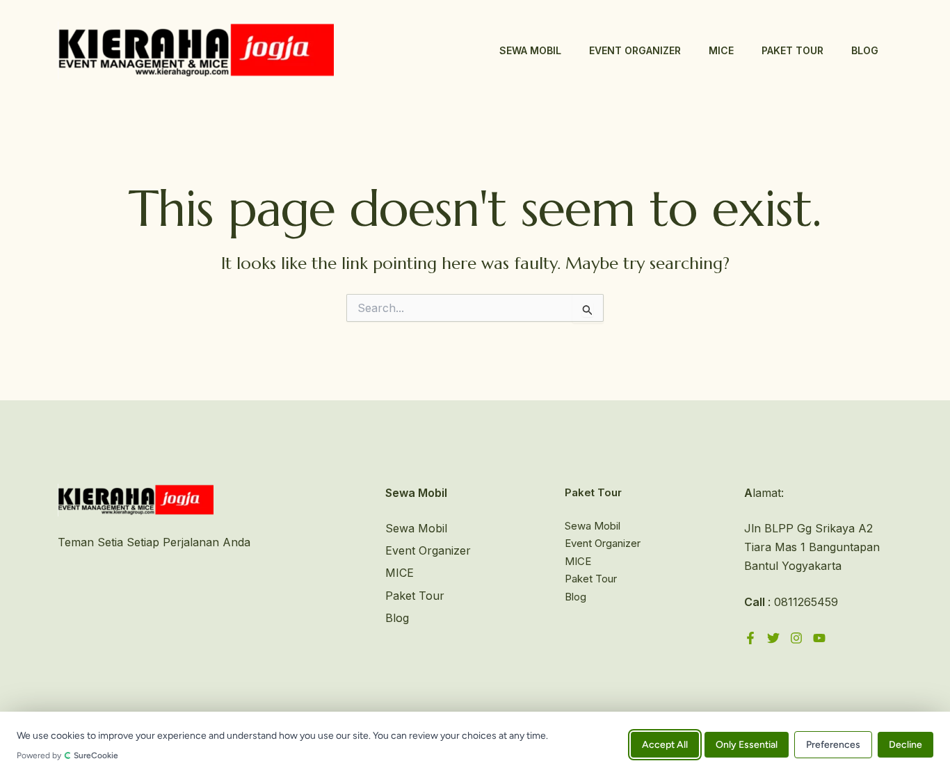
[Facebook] (750, 638)
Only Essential (747, 744)
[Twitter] (773, 638)
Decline (905, 744)
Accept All (665, 744)
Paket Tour (792, 50)
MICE (721, 50)
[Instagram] (796, 638)
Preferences (833, 744)
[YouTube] (819, 638)
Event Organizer (635, 50)
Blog (864, 50)
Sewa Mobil (530, 50)
